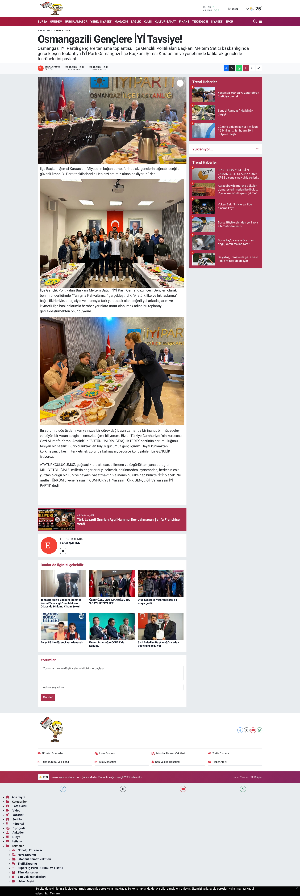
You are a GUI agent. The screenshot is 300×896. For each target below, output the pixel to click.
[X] (246, 730)
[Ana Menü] (260, 21)
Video (16, 810)
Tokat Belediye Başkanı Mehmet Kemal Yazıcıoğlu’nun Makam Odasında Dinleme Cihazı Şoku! (61, 603)
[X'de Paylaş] (232, 68)
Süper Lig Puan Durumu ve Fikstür (40, 868)
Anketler (18, 832)
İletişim (17, 841)
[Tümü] (257, 149)
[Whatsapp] (259, 730)
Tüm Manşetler (107, 761)
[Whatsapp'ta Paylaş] (239, 68)
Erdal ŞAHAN (70, 543)
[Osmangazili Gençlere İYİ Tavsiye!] (112, 120)
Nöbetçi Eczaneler (52, 753)
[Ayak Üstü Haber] (51, 8)
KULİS (148, 21)
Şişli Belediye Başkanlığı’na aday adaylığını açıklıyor (158, 644)
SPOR (229, 21)
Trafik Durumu (220, 753)
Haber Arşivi (220, 761)
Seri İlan (17, 819)
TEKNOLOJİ (200, 21)
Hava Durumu (107, 753)
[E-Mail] (63, 551)
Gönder (48, 697)
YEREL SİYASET (101, 21)
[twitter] (123, 789)
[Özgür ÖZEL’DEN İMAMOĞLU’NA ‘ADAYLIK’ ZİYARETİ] (112, 583)
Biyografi (18, 828)
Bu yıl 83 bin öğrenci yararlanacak (62, 642)
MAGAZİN (121, 21)
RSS (45, 777)
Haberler (44, 30)
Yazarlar (17, 815)
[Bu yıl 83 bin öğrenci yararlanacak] (63, 626)
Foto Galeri (19, 806)
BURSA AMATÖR (76, 21)
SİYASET (217, 21)
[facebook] (63, 789)
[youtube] (183, 789)
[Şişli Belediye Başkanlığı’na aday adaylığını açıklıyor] (161, 626)
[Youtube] (253, 730)
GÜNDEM (56, 21)
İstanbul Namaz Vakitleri (170, 753)
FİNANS (184, 21)
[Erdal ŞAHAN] (49, 545)
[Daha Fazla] (246, 68)
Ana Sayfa (18, 797)
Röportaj (18, 823)
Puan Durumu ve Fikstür (55, 761)
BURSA (42, 21)
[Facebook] (240, 730)
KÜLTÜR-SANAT (165, 21)
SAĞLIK (136, 21)
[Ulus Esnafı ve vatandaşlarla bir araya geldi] (161, 583)
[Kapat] (298, 888)
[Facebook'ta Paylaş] (226, 68)
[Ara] (255, 21)
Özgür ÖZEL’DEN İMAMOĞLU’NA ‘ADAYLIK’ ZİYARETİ (109, 601)
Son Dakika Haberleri (167, 761)
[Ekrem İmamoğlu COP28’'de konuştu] (112, 626)
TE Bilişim (256, 777)
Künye (16, 837)
